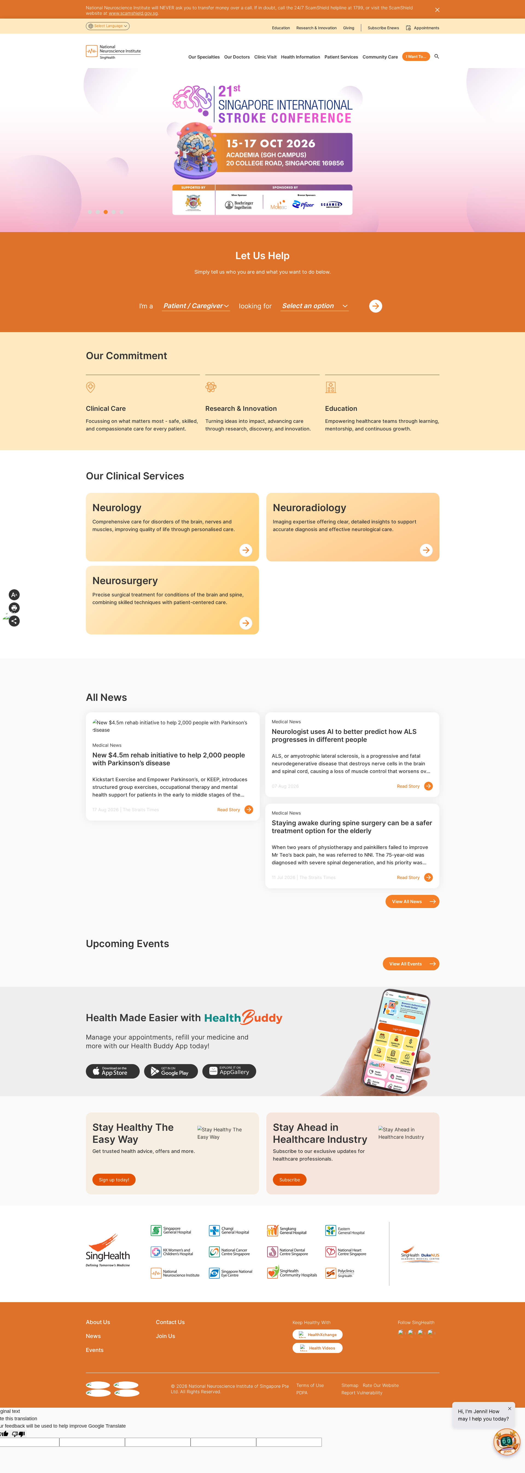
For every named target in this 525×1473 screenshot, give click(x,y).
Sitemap (350, 1385)
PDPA (302, 1392)
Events (95, 1350)
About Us (98, 1322)
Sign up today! (114, 1179)
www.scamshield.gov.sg (133, 13)
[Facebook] (402, 1333)
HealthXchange (322, 1334)
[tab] (90, 212)
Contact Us (170, 1322)
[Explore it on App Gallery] (229, 1071)
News (93, 1336)
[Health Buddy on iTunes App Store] (113, 1071)
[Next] (516, 156)
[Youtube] (431, 1333)
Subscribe (289, 1179)
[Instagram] (411, 1333)
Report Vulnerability (362, 1392)
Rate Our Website (381, 1385)
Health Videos (322, 1348)
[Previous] (8, 156)
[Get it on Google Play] (171, 1071)
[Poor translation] (18, 1434)
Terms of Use (310, 1385)
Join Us (165, 1336)
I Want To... (416, 56)
